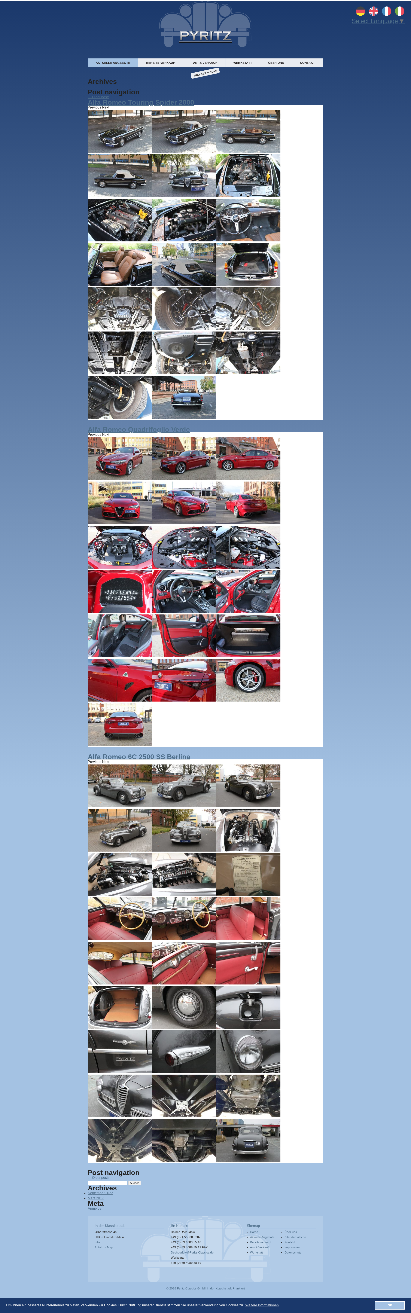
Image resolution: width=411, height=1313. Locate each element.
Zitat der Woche (205, 73)
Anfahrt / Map (104, 1247)
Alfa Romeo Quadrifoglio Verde (139, 429)
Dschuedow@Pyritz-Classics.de (192, 1252)
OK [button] (390, 1305)
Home (254, 1232)
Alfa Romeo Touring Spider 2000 (141, 102)
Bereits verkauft (161, 62)
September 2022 (100, 1193)
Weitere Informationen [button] (262, 1305)
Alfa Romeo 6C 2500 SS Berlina (139, 757)
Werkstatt (242, 62)
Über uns (276, 62)
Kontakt (307, 62)
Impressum (292, 1247)
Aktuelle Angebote (113, 62)
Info (97, 1242)
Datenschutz (292, 1252)
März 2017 (96, 1198)
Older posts (98, 97)
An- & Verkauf (205, 62)
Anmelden (95, 1208)
